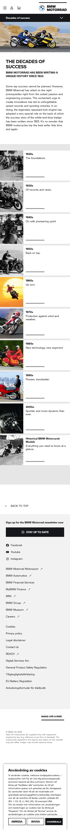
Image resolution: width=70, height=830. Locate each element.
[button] (5, 8)
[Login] (12, 7)
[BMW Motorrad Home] (53, 8)
